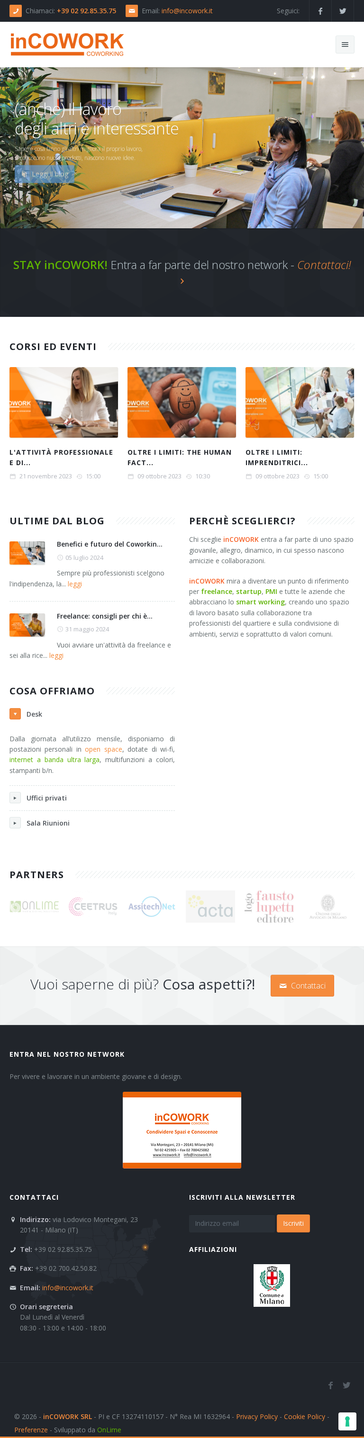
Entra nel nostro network (67, 1054)
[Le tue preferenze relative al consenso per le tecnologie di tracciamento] (347, 1421)
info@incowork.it (187, 10)
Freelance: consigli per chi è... (105, 615)
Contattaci (307, 985)
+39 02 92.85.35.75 (86, 10)
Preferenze (31, 1429)
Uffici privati (47, 797)
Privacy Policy (257, 1416)
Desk (34, 714)
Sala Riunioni (48, 822)
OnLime (109, 1429)
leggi (75, 583)
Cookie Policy (304, 1416)
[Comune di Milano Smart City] (272, 1284)
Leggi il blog (49, 178)
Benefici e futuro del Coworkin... (110, 543)
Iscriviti (293, 1223)
